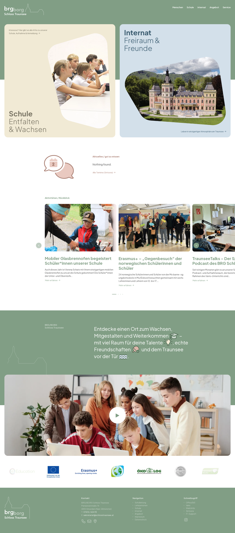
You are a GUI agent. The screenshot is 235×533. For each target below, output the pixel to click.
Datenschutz (141, 519)
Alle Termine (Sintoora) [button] (103, 172)
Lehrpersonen (141, 505)
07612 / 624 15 (90, 512)
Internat (202, 7)
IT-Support (191, 513)
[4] (122, 294)
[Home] (17, 507)
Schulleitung (140, 502)
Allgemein (182, 208)
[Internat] (173, 80)
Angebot (214, 7)
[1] (114, 294)
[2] (118, 294)
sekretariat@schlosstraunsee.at (98, 515)
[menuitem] (178, 7)
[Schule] (57, 80)
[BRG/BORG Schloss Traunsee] (24, 9)
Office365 (190, 502)
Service (227, 7)
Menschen (177, 7)
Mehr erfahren (51, 280)
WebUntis (190, 508)
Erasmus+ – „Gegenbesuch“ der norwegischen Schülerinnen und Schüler (150, 263)
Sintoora (190, 511)
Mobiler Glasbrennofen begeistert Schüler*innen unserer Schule (78, 261)
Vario (188, 505)
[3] (120, 294)
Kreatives (108, 208)
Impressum (140, 516)
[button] (80, 228)
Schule (190, 7)
